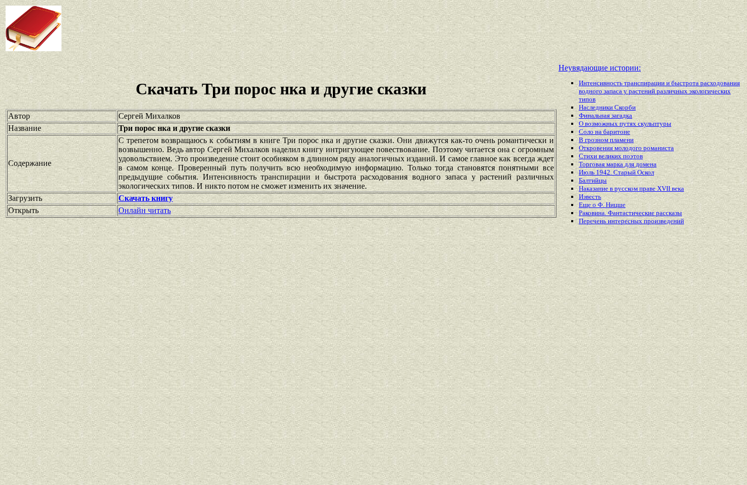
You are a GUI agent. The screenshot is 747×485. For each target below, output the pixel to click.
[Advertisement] (300, 28)
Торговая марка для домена (618, 164)
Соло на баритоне (604, 131)
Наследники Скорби (607, 107)
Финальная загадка (605, 115)
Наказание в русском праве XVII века (631, 188)
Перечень (593, 221)
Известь (590, 196)
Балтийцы (593, 180)
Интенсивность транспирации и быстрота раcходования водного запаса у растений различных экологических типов (659, 91)
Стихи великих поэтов (611, 156)
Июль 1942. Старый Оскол (616, 172)
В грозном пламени (606, 140)
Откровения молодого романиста (626, 148)
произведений (664, 221)
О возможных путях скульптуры (625, 123)
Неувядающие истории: (599, 67)
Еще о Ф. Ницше (602, 205)
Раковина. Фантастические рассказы (630, 213)
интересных (626, 221)
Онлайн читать (144, 210)
